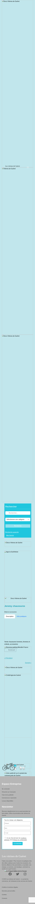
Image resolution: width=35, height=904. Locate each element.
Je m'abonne (17, 843)
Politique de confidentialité (20, 840)
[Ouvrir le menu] (27, 167)
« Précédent (8, 658)
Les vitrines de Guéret (12, 166)
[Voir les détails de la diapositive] (17, 596)
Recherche (17, 526)
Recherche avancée (12, 532)
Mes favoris (10, 535)
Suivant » (28, 663)
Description (10, 616)
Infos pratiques (21, 616)
